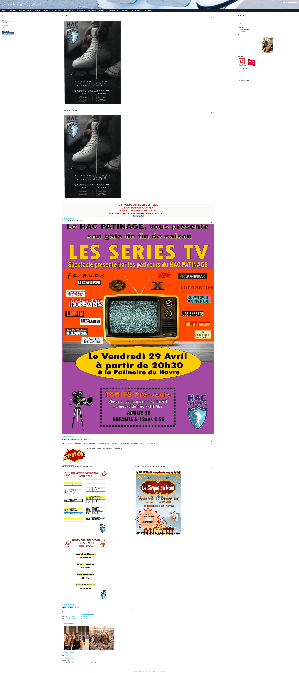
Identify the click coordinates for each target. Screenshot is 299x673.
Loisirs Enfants (56, 10)
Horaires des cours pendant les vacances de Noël (77, 466)
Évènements (81, 10)
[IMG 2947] (267, 52)
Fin (96, 662)
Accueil (4, 10)
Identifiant (4, 20)
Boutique (124, 10)
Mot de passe (5, 25)
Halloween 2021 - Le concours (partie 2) (80, 618)
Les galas (241, 25)
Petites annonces (243, 31)
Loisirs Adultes (68, 10)
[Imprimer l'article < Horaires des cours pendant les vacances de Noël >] (133, 468)
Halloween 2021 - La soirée (88, 614)
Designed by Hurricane (149, 671)
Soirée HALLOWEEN (69, 658)
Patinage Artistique (25, 10)
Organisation (242, 23)
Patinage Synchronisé (41, 10)
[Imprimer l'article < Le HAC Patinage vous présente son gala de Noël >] (212, 468)
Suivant (92, 662)
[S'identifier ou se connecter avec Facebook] (7, 33)
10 (88, 662)
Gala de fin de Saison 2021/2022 (72, 220)
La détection (241, 27)
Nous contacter (135, 10)
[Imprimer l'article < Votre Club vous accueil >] (212, 112)
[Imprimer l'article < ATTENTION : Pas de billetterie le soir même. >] (212, 441)
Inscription (241, 20)
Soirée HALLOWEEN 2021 (70, 607)
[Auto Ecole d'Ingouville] (242, 65)
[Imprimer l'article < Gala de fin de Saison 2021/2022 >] (212, 222)
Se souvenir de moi (6, 30)
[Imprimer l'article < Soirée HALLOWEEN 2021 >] (133, 609)
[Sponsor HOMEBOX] (251, 65)
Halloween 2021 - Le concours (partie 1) (80, 616)
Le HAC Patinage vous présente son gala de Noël (150, 466)
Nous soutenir (148, 10)
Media (155, 671)
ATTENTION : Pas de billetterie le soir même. (76, 439)
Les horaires (92, 10)
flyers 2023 (65, 16)
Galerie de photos (112, 10)
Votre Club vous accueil (69, 110)
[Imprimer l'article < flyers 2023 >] (212, 18)
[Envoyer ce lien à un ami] (213, 18)
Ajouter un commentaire (68, 108)
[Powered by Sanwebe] (13, 34)
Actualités (13, 10)
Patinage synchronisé (244, 29)
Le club (101, 10)
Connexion (5, 31)
